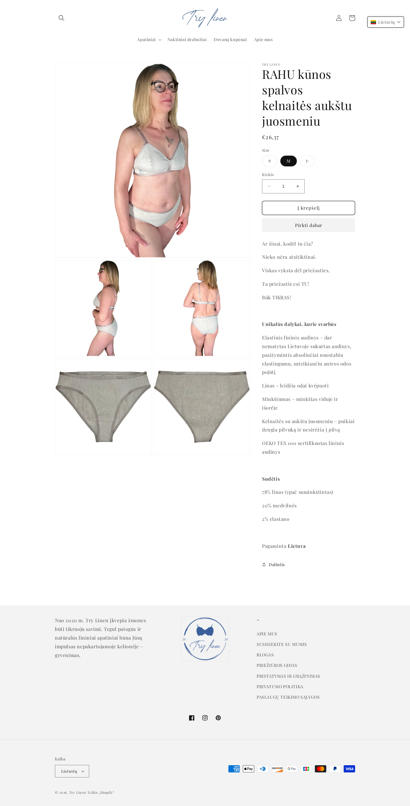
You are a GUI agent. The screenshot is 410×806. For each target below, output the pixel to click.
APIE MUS (267, 634)
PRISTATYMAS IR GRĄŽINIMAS (288, 676)
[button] (61, 18)
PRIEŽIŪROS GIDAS (277, 665)
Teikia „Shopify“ (101, 792)
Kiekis (268, 174)
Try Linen (77, 792)
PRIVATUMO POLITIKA (280, 686)
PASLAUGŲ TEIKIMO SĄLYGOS (288, 697)
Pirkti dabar (308, 225)
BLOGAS (265, 655)
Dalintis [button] (277, 564)
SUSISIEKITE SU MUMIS (282, 644)
